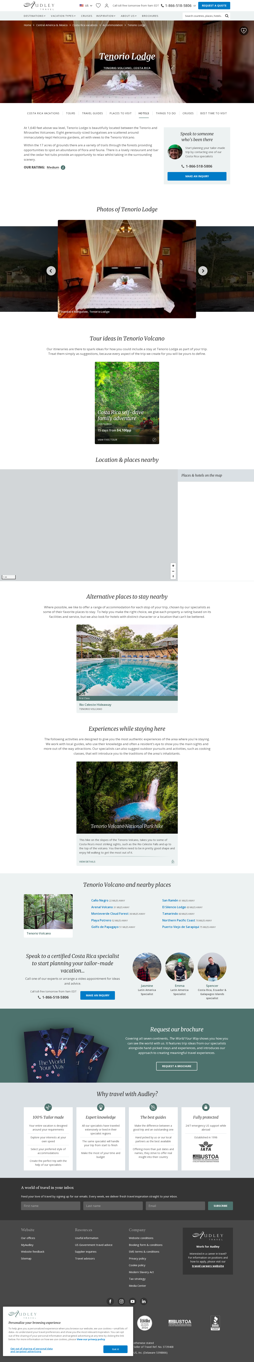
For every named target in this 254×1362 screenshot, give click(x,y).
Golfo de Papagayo (105, 927)
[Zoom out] (173, 571)
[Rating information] (63, 167)
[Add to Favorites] (243, 30)
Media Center (137, 1285)
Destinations (34, 16)
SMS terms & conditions (144, 1251)
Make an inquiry (197, 176)
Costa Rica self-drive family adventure (121, 415)
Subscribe (220, 1205)
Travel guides (92, 113)
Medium (53, 167)
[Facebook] (110, 1301)
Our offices (28, 1238)
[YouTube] (132, 1301)
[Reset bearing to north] (173, 576)
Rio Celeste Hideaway (95, 704)
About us (128, 16)
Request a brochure (176, 1066)
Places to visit (121, 113)
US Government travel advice (93, 1245)
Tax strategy (137, 1279)
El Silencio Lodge (174, 907)
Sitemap (26, 1258)
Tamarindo (170, 914)
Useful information (86, 1238)
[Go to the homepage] (39, 5)
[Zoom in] (173, 565)
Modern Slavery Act (141, 1272)
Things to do (166, 113)
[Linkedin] (143, 1301)
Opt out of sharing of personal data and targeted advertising (31, 1350)
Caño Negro (99, 900)
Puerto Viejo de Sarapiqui (180, 927)
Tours (70, 113)
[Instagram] (121, 1301)
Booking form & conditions (146, 1245)
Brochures (150, 16)
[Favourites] (98, 5)
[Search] (227, 15)
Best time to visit (213, 113)
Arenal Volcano (102, 907)
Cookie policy (137, 1265)
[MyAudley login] (106, 5)
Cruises (87, 16)
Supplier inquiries (86, 1251)
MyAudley (27, 1245)
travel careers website (208, 1266)
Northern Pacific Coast (178, 920)
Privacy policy (137, 1258)
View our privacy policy (91, 1339)
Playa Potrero (101, 920)
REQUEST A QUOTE (214, 5)
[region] (89, 525)
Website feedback (32, 1251)
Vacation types (62, 16)
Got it (115, 1349)
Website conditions (141, 1238)
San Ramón (170, 900)
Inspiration (105, 16)
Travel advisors (85, 1258)
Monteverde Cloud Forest (110, 914)
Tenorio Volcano (39, 933)
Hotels (144, 113)
